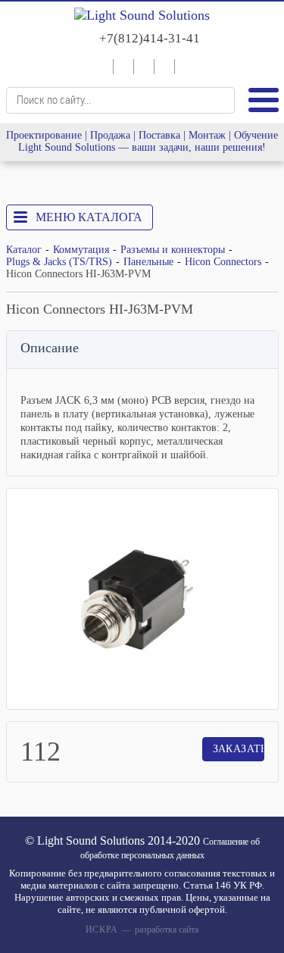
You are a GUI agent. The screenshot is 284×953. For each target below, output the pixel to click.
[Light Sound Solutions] (142, 15)
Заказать (238, 749)
